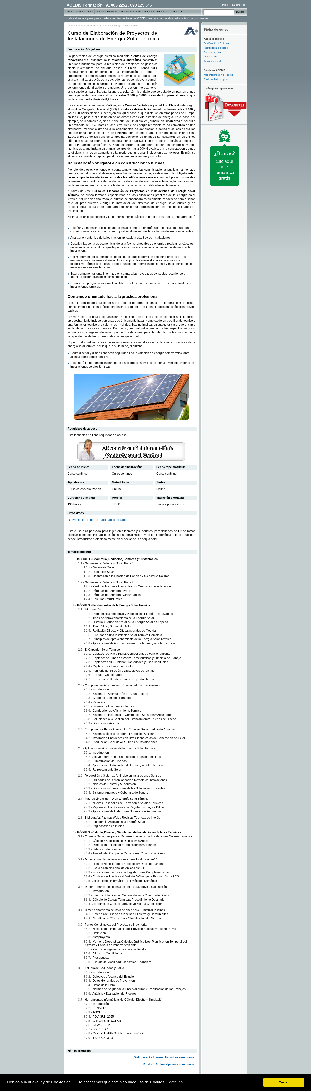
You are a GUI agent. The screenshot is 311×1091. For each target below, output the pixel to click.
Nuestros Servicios (106, 11)
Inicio (225, 4)
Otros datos (210, 56)
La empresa (238, 4)
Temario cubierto (213, 61)
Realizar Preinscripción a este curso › (169, 1064)
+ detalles (174, 1082)
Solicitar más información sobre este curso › (164, 1057)
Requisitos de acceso (216, 47)
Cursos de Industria (88, 25)
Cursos (71, 25)
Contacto (177, 11)
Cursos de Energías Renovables (120, 25)
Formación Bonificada (156, 11)
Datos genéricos (213, 52)
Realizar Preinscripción (216, 79)
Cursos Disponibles (130, 11)
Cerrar (284, 1082)
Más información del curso (218, 74)
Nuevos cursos (84, 11)
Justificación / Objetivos (217, 43)
